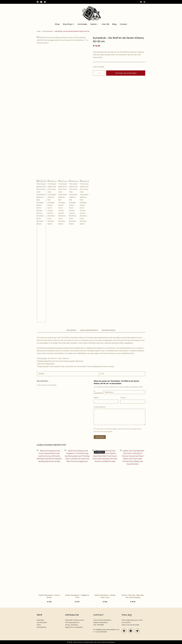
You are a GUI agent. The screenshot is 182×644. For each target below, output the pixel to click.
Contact (123, 24)
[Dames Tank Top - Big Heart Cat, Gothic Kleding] (132, 520)
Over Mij (105, 24)
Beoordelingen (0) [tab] (108, 330)
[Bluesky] (45, 2)
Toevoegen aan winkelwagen (126, 73)
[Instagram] (41, 2)
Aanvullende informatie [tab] (89, 330)
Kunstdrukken (42, 622)
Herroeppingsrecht (72, 622)
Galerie (93, 24)
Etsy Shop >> (68, 24)
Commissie (82, 24)
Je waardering (98, 392)
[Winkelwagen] (141, 2)
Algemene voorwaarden (74, 627)
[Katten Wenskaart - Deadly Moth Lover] (104, 520)
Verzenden (100, 437)
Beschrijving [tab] (71, 330)
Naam (96, 397)
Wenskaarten (41, 627)
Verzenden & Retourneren (74, 620)
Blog (114, 24)
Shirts (39, 625)
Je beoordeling (100, 407)
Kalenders (40, 620)
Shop (57, 24)
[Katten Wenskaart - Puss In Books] (49, 520)
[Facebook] (37, 2)
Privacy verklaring (71, 625)
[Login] (144, 2)
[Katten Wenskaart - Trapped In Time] (77, 520)
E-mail (123, 397)
